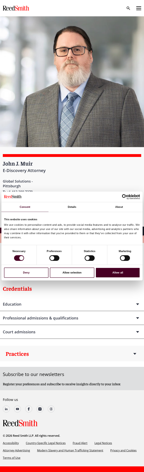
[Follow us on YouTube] (17, 408)
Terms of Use (11, 458)
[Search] (128, 8)
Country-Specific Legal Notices (46, 443)
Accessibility (11, 443)
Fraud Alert (80, 443)
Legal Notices (103, 443)
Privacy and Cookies (123, 450)
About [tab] (119, 206)
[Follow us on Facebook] (28, 408)
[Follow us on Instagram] (40, 408)
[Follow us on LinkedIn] (6, 408)
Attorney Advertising (16, 450)
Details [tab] (72, 206)
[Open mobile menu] (138, 8)
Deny (26, 272)
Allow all (117, 272)
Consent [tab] (25, 206)
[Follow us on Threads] (51, 408)
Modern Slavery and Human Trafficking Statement (70, 450)
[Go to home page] (16, 8)
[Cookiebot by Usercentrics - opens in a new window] (124, 196)
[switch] (54, 258)
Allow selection (72, 272)
